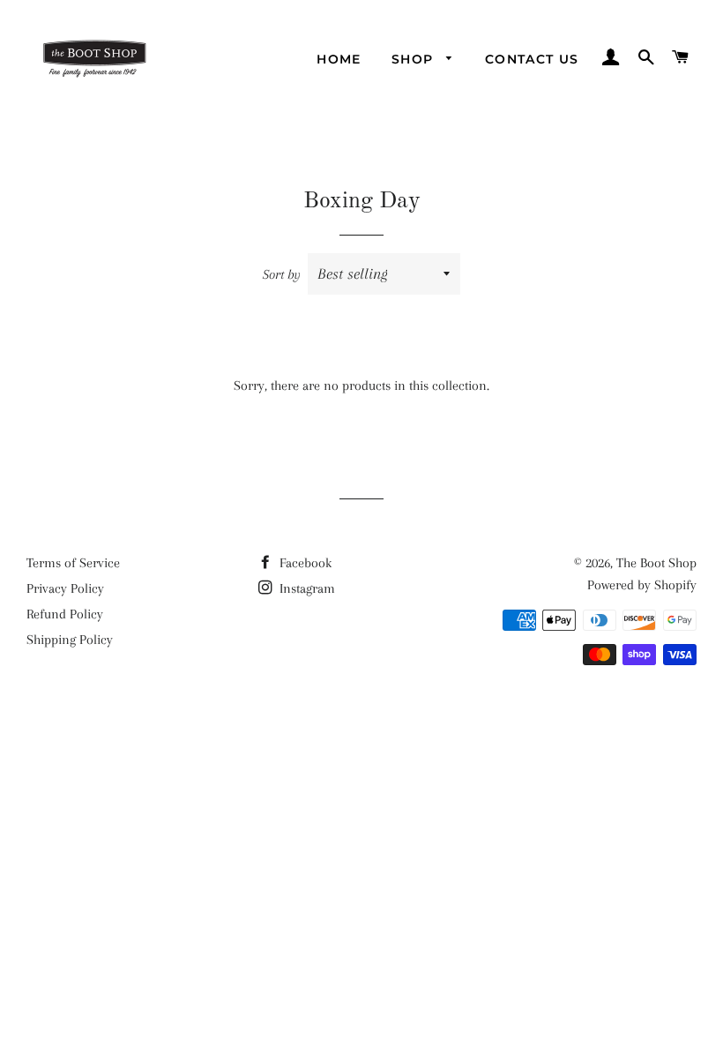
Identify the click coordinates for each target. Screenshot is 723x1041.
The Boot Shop (656, 563)
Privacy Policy (65, 588)
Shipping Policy (69, 640)
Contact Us (532, 59)
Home (339, 59)
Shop (414, 59)
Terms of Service (73, 563)
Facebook (304, 563)
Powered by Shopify (642, 585)
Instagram (305, 588)
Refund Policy (64, 614)
